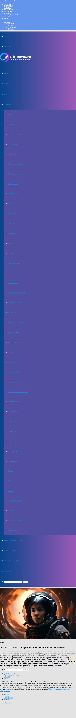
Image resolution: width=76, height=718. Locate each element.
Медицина (8, 9)
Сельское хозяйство (14, 451)
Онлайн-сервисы (11, 560)
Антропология (13, 144)
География (11, 233)
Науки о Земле (13, 352)
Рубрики (7, 104)
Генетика (11, 223)
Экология (11, 510)
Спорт (10, 441)
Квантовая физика (14, 263)
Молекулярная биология (16, 342)
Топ (5, 94)
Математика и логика (15, 302)
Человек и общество (15, 501)
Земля (6, 13)
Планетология (13, 411)
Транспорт (11, 471)
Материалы (12, 312)
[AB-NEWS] (15, 62)
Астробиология (13, 184)
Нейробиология (13, 372)
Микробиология (13, 332)
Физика (7, 18)
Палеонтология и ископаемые (18, 392)
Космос (7, 8)
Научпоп (8, 11)
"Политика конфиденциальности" (59, 689)
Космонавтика (13, 283)
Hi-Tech (10, 124)
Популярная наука (14, 402)
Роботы (7, 17)
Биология (8, 6)
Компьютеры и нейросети (16, 293)
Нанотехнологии (13, 362)
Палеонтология (11, 15)
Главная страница (10, 673)
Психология (12, 431)
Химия (10, 491)
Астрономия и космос (15, 174)
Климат (10, 273)
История (11, 253)
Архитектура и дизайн (15, 164)
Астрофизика (12, 194)
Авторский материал (15, 134)
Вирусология (12, 213)
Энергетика (12, 530)
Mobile (10, 114)
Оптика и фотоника (14, 382)
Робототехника (13, 461)
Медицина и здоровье (15, 322)
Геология (11, 243)
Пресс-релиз (12, 421)
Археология (9, 4)
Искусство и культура (15, 520)
